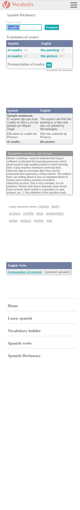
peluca (25, 220)
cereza (43, 206)
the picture (49, 56)
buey (55, 206)
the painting (50, 50)
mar (49, 220)
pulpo (13, 220)
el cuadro (15, 50)
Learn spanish (20, 318)
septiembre (55, 213)
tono (39, 213)
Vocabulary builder (24, 330)
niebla (39, 220)
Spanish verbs (20, 343)
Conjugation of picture (25, 272)
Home (13, 306)
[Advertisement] (41, 92)
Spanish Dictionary (24, 355)
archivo (14, 213)
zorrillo (28, 213)
